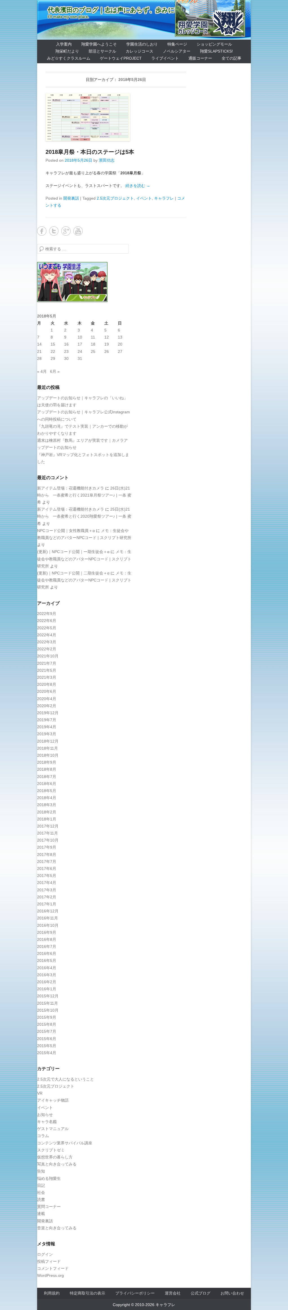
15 (53, 344)
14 (39, 344)
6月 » (55, 371)
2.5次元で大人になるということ (65, 1079)
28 (39, 358)
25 (93, 351)
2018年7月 (46, 776)
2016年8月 (46, 939)
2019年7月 (46, 720)
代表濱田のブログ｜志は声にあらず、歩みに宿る (117, 9)
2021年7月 (46, 663)
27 (120, 351)
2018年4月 (46, 797)
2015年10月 (47, 1010)
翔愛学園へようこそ (99, 44)
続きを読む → (137, 185)
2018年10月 (47, 755)
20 (120, 344)
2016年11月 (47, 918)
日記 (41, 1185)
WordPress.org (50, 1275)
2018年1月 (46, 819)
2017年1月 (46, 904)
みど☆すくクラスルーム (68, 58)
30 (66, 358)
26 (106, 351)
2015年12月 (47, 996)
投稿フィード (49, 1261)
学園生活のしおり (142, 44)
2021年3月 (46, 677)
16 (66, 344)
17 (80, 344)
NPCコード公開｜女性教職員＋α (66, 530)
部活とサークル (102, 51)
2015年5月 (46, 1045)
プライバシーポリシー (135, 1293)
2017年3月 (46, 890)
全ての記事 (231, 58)
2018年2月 (46, 812)
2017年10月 (47, 840)
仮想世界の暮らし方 (55, 1157)
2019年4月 (46, 727)
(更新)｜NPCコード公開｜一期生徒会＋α (73, 551)
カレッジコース (139, 51)
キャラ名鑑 (47, 1121)
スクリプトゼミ (51, 1150)
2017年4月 (46, 882)
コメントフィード (53, 1268)
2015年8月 (46, 1024)
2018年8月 (46, 769)
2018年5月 (46, 790)
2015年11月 (47, 1003)
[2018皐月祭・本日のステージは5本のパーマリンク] (116, 117)
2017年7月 (46, 861)
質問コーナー (49, 1206)
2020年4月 (46, 698)
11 (93, 337)
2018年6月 (46, 783)
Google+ (66, 231)
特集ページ (177, 44)
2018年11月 (47, 748)
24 (80, 351)
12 (106, 337)
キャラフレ (164, 198)
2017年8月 (46, 854)
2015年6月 (46, 1038)
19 (106, 344)
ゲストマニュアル (53, 1128)
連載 (41, 1213)
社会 (41, 1192)
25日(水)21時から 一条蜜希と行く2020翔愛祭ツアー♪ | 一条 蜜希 (84, 516)
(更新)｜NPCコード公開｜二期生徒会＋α (73, 573)
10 (80, 337)
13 (120, 337)
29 (53, 358)
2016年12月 (47, 911)
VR (39, 1093)
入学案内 (64, 44)
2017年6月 (46, 868)
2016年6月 (46, 953)
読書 (41, 1199)
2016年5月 (46, 960)
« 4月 (42, 371)
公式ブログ (200, 1293)
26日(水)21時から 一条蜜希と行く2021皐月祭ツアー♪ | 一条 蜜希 (84, 495)
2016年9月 (46, 932)
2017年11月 (47, 833)
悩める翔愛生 (49, 1178)
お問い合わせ (232, 1293)
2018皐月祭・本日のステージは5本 (90, 152)
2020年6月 (46, 691)
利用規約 (52, 1293)
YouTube (78, 231)
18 (93, 344)
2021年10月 (47, 656)
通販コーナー (200, 58)
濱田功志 (106, 160)
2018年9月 (46, 762)
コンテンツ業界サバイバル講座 (64, 1143)
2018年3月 (46, 804)
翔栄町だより (67, 51)
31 (80, 358)
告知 (41, 1171)
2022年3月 (46, 642)
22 (53, 351)
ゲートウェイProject (121, 58)
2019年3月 (46, 734)
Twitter (53, 231)
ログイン (45, 1254)
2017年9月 (46, 847)
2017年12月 (47, 826)
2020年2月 (46, 706)
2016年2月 (46, 982)
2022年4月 (46, 635)
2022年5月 (46, 628)
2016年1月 (46, 989)
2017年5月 (46, 875)
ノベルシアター (176, 51)
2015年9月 (46, 1017)
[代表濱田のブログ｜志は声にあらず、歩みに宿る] (144, 20)
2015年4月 (46, 1052)
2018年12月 (47, 741)
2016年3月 (46, 975)
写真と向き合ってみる (56, 1164)
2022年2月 (46, 649)
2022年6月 (46, 620)
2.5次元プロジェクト (115, 198)
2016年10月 (47, 925)
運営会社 (173, 1293)
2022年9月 (46, 613)
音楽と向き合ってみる (56, 1228)
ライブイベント (165, 58)
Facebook (41, 231)
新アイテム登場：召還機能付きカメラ (70, 488)
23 (66, 351)
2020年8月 (46, 684)
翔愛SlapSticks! (216, 51)
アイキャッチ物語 (53, 1100)
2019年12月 (47, 713)
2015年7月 (46, 1031)
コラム (43, 1135)
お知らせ (45, 1114)
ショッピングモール (214, 44)
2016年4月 (46, 968)
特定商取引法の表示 (87, 1293)
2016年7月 (46, 946)
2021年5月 (46, 670)
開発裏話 (71, 198)
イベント (144, 198)
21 (39, 351)
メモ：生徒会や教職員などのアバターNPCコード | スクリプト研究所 (84, 558)
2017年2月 (46, 897)
